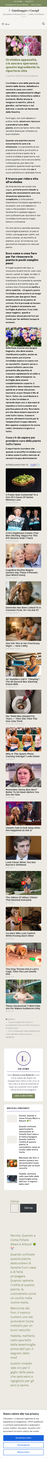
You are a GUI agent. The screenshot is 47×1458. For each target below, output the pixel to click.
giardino (11, 1019)
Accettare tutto (23, 1438)
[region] (23, 1434)
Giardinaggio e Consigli (25, 10)
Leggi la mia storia (23, 1096)
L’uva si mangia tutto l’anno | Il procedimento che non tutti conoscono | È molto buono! (23, 1025)
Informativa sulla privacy (17, 5)
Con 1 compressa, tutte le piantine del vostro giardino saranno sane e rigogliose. (23, 1034)
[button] (43, 24)
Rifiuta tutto (23, 1452)
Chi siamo (18, 1)
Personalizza (23, 1445)
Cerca (14, 1201)
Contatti (29, 1)
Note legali (36, 5)
